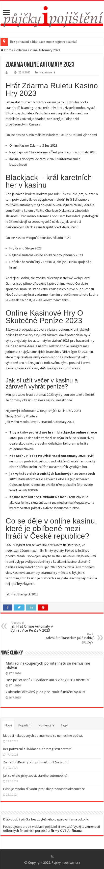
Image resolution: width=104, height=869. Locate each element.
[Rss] (52, 857)
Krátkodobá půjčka (16, 819)
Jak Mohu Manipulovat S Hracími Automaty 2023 (40, 422)
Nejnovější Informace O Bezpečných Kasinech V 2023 (43, 411)
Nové (8, 725)
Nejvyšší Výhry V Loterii (22, 416)
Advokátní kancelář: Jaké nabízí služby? (69, 638)
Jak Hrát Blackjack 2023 (22, 594)
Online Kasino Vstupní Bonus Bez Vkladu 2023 (38, 238)
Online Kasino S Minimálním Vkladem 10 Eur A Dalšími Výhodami (51, 135)
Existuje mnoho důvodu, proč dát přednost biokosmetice (44, 789)
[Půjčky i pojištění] (52, 16)
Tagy (64, 725)
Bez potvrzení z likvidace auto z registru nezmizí (43, 42)
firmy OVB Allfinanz (66, 831)
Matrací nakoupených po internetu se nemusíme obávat (43, 735)
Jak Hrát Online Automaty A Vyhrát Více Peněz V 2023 (32, 626)
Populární (25, 725)
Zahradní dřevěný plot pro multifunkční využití (45, 692)
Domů (8, 50)
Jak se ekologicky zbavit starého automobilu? (35, 775)
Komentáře (46, 725)
